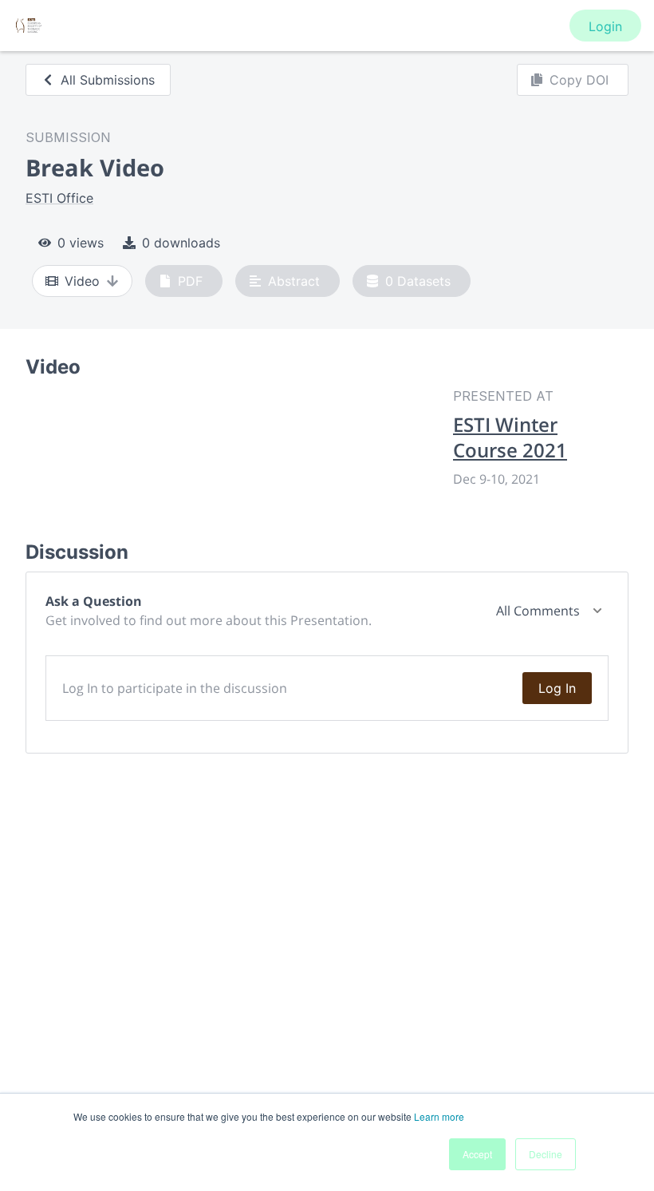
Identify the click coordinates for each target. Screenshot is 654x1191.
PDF (190, 281)
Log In (557, 688)
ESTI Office (59, 198)
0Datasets (418, 281)
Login (605, 26)
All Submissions (108, 80)
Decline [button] (545, 1154)
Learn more (439, 1116)
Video (82, 281)
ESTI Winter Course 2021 (510, 437)
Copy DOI (579, 80)
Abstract (294, 281)
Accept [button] (477, 1154)
